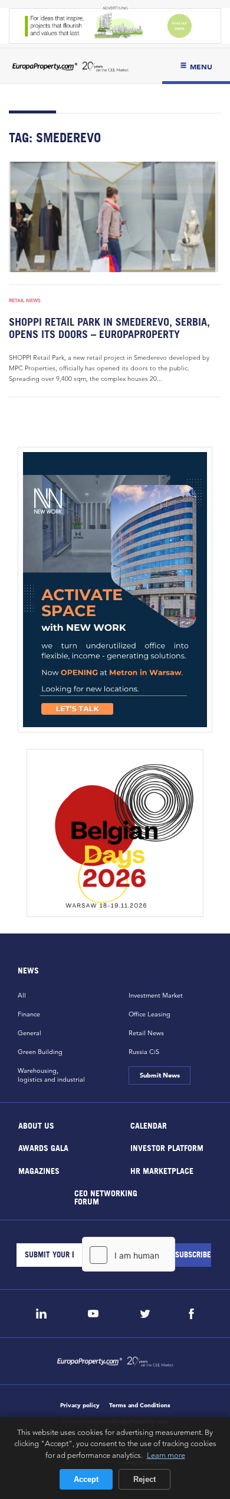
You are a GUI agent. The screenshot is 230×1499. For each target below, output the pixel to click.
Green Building (40, 1052)
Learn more (166, 1455)
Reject (144, 1479)
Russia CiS (144, 1052)
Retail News (25, 300)
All (22, 995)
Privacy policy (80, 1405)
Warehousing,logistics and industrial (51, 1074)
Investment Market (156, 995)
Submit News (159, 1075)
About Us (36, 1125)
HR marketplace (161, 1170)
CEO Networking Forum (105, 1197)
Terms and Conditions (139, 1405)
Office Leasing (149, 1014)
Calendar (148, 1125)
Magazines (39, 1170)
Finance (29, 1014)
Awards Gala (43, 1148)
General (29, 1033)
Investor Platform (166, 1148)
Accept (86, 1479)
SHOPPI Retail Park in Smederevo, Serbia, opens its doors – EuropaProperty (109, 328)
